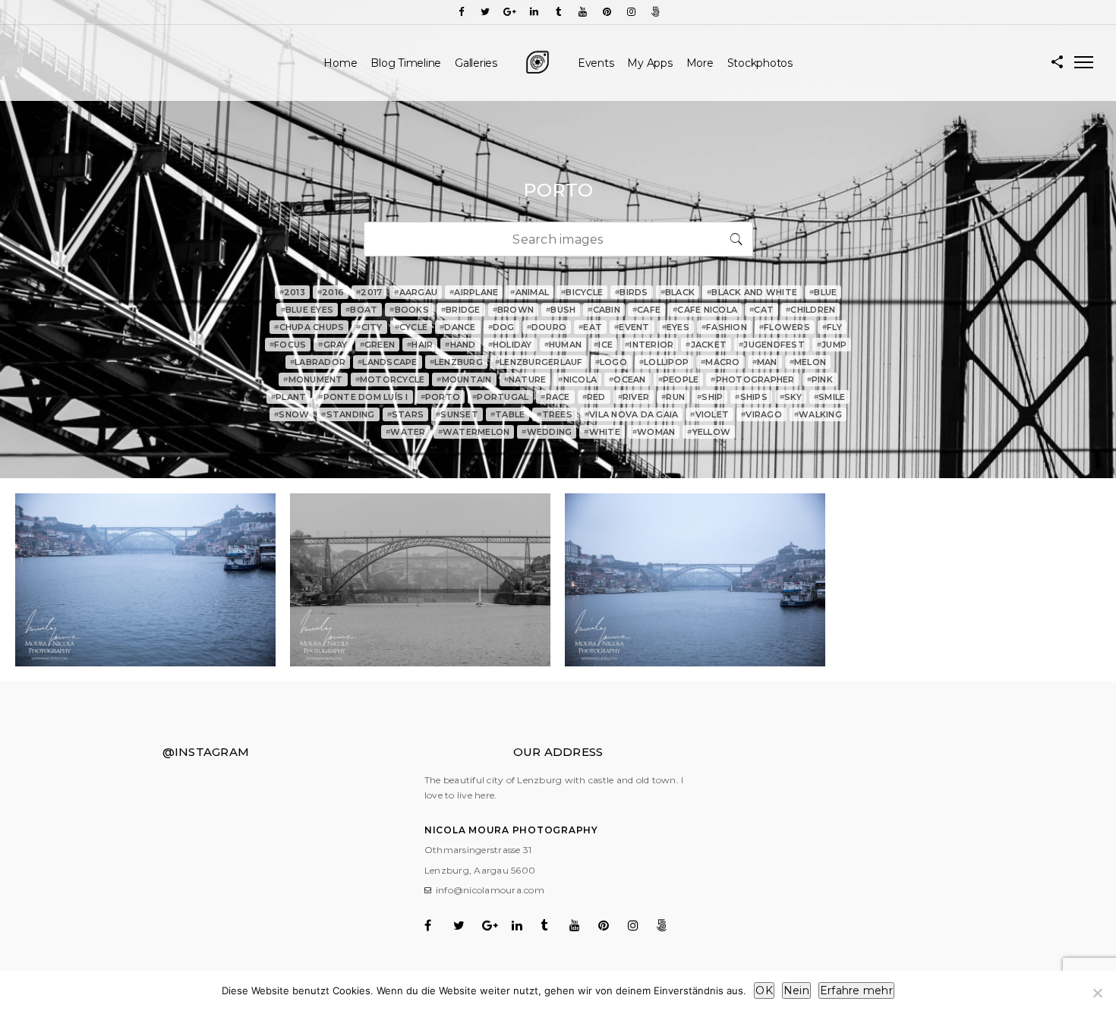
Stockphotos (760, 63)
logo (611, 362)
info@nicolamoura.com (490, 890)
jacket (706, 344)
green (378, 344)
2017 (369, 292)
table (507, 414)
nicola (577, 379)
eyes (675, 327)
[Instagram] (630, 12)
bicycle (582, 292)
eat (590, 327)
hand (460, 344)
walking (818, 414)
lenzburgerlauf (539, 362)
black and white (752, 292)
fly (832, 327)
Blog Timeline (405, 63)
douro (547, 327)
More (700, 63)
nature (525, 379)
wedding (547, 432)
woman (654, 432)
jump (831, 344)
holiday (510, 344)
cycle (411, 327)
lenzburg (456, 362)
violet (709, 414)
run (673, 397)
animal (529, 292)
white (602, 432)
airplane (473, 292)
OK (764, 990)
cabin (604, 309)
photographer (752, 379)
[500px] (655, 12)
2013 (292, 292)
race (555, 397)
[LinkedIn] (533, 12)
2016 (330, 292)
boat (361, 309)
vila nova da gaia (632, 414)
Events (596, 63)
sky (791, 397)
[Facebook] (460, 12)
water (406, 432)
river (634, 397)
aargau (415, 292)
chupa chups (309, 327)
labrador (317, 362)
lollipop (664, 362)
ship (710, 397)
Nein (796, 990)
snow (291, 414)
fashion (724, 327)
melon (808, 362)
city (369, 327)
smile (830, 397)
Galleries (476, 63)
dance (458, 327)
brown (513, 309)
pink (820, 379)
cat (761, 309)
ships (751, 397)
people (678, 379)
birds (631, 292)
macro (720, 362)
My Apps (649, 63)
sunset (457, 414)
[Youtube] (582, 12)
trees (554, 414)
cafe (646, 309)
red (594, 397)
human (563, 344)
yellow (708, 432)
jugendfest (772, 344)
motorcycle (390, 379)
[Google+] (509, 12)
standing (347, 414)
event (632, 327)
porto (441, 397)
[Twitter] (485, 12)
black (677, 292)
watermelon (474, 432)
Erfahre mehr (856, 990)
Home (340, 63)
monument (312, 379)
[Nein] (1097, 992)
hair (420, 344)
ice (603, 344)
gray (332, 344)
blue (823, 292)
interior (649, 344)
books (409, 309)
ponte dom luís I (363, 397)
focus (288, 344)
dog (501, 327)
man (764, 362)
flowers (784, 327)
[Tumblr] (558, 12)
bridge (461, 309)
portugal (500, 397)
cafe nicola (705, 309)
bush (560, 309)
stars (405, 414)
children (810, 309)
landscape (388, 362)
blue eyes (307, 309)
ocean (627, 379)
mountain (464, 379)
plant (289, 397)
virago (761, 414)
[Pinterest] (606, 12)
